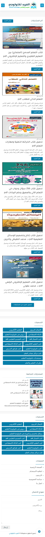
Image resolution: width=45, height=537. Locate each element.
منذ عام (39, 49)
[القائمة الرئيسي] (42, 5)
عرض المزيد (7, 21)
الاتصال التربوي (35, 330)
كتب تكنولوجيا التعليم (33, 349)
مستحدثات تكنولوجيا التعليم (31, 358)
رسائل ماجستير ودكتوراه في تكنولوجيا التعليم (26, 434)
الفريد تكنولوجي (14, 533)
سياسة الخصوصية (35, 479)
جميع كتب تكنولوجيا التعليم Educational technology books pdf (16, 405)
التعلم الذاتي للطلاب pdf (30, 99)
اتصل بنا (39, 483)
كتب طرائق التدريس (13, 349)
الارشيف (39, 475)
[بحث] (3, 5)
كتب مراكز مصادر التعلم (32, 353)
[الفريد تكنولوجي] (22, 5)
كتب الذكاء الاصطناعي (13, 344)
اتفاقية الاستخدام (36, 471)
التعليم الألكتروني (15, 330)
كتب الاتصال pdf (35, 339)
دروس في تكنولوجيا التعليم (14, 334)
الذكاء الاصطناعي (34, 334)
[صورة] (36, 383)
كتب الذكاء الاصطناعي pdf (19, 393)
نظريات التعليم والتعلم (33, 363)
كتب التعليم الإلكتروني (33, 344)
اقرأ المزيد (37, 69)
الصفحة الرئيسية (36, 467)
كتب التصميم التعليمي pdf (15, 339)
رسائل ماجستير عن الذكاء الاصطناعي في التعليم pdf (15, 384)
